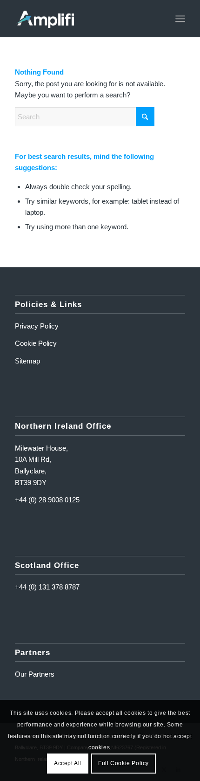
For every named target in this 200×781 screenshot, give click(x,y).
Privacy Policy (37, 326)
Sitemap (27, 361)
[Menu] (180, 18)
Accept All (67, 763)
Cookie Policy (36, 343)
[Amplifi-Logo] (83, 18)
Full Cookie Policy (123, 763)
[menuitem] (180, 18)
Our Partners (34, 674)
